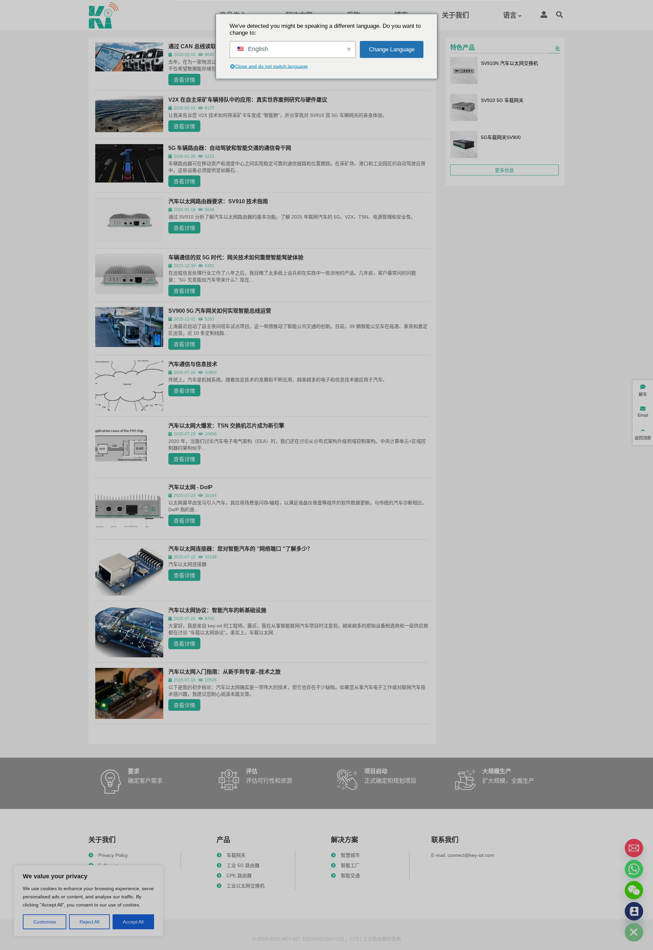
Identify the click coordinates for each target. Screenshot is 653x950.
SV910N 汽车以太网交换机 (509, 63)
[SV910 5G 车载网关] (464, 108)
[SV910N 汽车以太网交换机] (464, 71)
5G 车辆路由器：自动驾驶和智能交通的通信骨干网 (229, 148)
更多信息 (504, 170)
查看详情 (184, 80)
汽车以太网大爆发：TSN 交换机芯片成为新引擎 (226, 426)
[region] (88, 900)
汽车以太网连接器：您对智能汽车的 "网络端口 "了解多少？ (240, 549)
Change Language (392, 49)
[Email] (634, 848)
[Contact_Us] (634, 911)
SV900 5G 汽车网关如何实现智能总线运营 (219, 311)
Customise (44, 922)
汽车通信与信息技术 (192, 364)
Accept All (133, 922)
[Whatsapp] (634, 869)
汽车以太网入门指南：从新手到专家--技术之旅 (224, 672)
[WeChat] (634, 890)
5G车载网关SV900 (501, 137)
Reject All (89, 922)
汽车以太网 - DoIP (190, 487)
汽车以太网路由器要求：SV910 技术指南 (218, 201)
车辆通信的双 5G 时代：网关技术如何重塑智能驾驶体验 (235, 257)
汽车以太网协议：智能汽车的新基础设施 (217, 610)
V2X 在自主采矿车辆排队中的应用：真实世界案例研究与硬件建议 (247, 100)
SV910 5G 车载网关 (502, 100)
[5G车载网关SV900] (464, 145)
